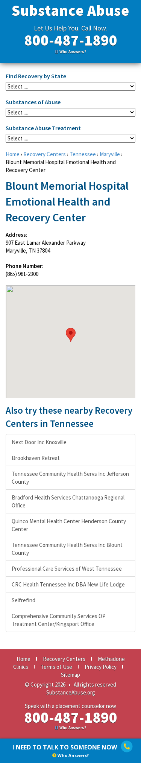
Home (13, 154)
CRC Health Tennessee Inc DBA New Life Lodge (68, 584)
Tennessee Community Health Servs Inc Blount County (67, 548)
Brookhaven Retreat (36, 457)
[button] (71, 335)
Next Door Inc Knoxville (39, 442)
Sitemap (70, 674)
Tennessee (83, 154)
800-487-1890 (70, 40)
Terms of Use (56, 666)
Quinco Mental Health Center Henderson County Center (69, 525)
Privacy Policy (101, 666)
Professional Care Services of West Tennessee (67, 568)
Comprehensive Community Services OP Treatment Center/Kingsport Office (59, 619)
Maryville (110, 154)
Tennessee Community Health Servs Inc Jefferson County (70, 477)
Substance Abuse (70, 10)
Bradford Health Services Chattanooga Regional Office (68, 501)
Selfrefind (23, 600)
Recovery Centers (44, 154)
